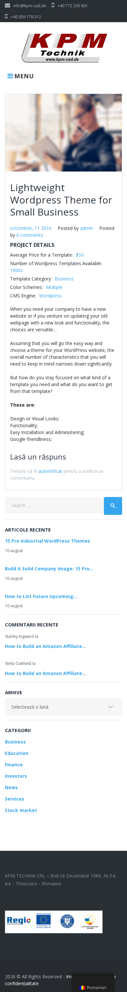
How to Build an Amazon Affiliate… (45, 646)
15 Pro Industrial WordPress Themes (47, 541)
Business (15, 742)
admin (86, 228)
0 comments (29, 235)
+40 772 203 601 (73, 5)
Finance (14, 764)
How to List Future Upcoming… (41, 596)
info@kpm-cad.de (29, 5)
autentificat (50, 471)
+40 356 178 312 (26, 17)
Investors (16, 776)
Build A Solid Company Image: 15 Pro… (49, 568)
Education (16, 753)
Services (14, 799)
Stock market (21, 810)
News (11, 787)
